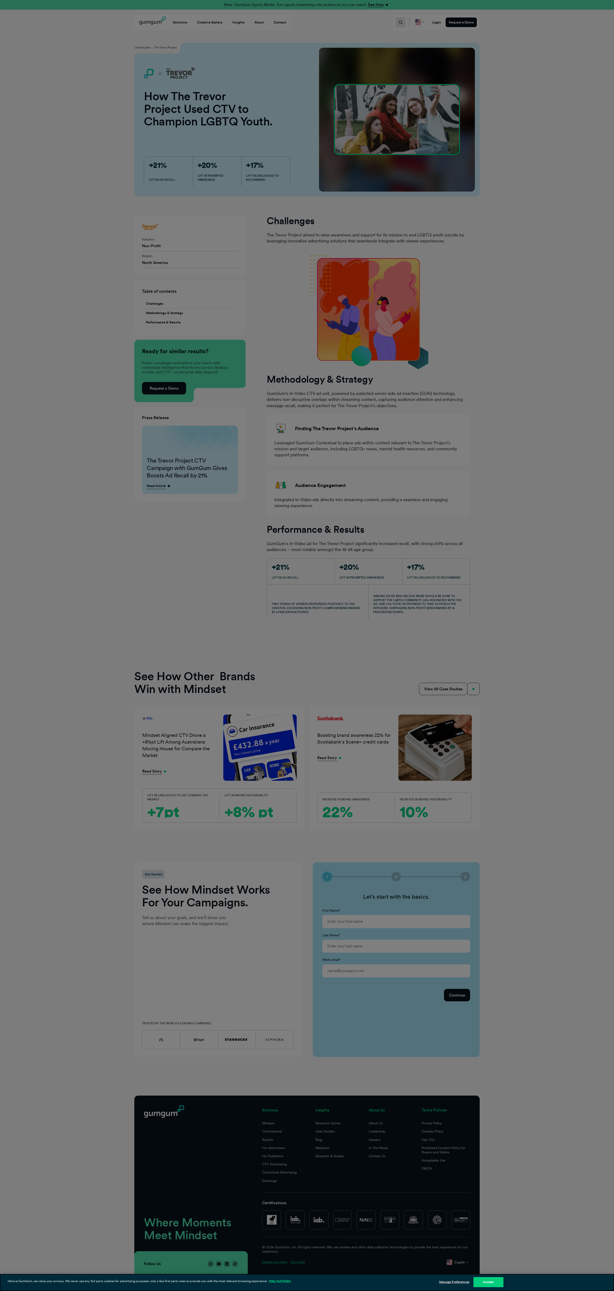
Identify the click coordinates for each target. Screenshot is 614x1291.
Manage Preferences (454, 1282)
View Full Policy (280, 1281)
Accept (488, 1282)
